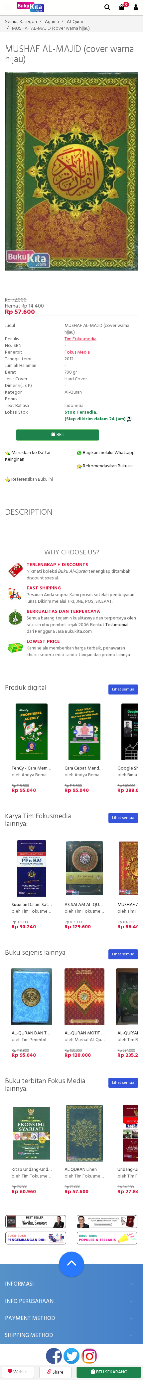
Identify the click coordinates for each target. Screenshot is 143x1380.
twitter (71, 1356)
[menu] (7, 7)
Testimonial (116, 625)
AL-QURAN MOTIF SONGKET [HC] (97, 1033)
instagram (89, 1356)
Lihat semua (123, 689)
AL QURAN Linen (81, 1170)
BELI (60, 435)
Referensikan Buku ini (31, 479)
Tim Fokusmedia (80, 339)
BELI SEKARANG (111, 1372)
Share (58, 1372)
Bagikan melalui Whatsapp (108, 453)
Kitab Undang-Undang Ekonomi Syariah (50, 1170)
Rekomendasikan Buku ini (107, 466)
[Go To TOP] (71, 1264)
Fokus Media (78, 352)
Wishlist (20, 1372)
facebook (54, 1356)
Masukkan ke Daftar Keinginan (28, 456)
